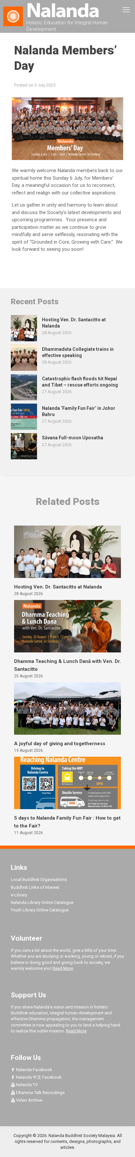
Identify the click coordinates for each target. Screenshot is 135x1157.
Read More (62, 968)
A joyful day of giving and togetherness (59, 744)
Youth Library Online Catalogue (39, 910)
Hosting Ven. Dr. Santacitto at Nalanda (58, 587)
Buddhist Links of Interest (35, 887)
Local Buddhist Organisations (39, 879)
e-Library (19, 894)
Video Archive (28, 1100)
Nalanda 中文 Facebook (38, 1077)
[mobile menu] (126, 9)
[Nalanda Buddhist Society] (67, 10)
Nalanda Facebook (33, 1069)
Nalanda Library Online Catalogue (42, 902)
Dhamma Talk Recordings (40, 1092)
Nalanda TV (26, 1084)
